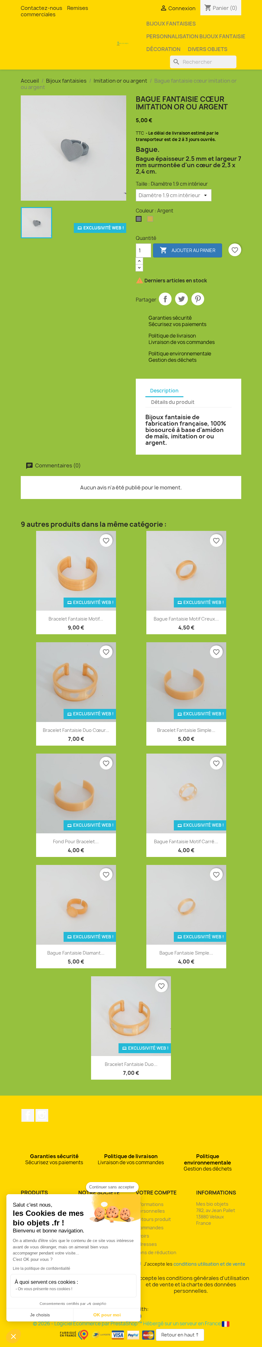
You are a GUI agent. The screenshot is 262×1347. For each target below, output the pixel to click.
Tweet (181, 299)
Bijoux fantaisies (171, 23)
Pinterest (197, 299)
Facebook (27, 1115)
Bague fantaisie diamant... (75, 953)
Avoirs (142, 1236)
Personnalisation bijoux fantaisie (195, 36)
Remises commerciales (54, 11)
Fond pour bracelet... (76, 841)
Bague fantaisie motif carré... (186, 841)
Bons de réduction (156, 1252)
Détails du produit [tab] (173, 402)
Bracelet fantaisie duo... (131, 1064)
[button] (13, 1336)
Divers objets (207, 49)
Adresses (146, 1244)
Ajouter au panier (187, 250)
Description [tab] (164, 390)
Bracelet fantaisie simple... (186, 730)
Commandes (150, 1227)
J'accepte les (193, 1264)
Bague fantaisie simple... (186, 953)
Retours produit (153, 1219)
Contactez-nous (41, 7)
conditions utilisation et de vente (209, 1264)
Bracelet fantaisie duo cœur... (76, 730)
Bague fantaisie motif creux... (186, 619)
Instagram (41, 1115)
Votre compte (156, 1192)
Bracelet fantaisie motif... (76, 619)
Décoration (163, 49)
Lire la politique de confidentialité (41, 1268)
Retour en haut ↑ (180, 1335)
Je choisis (40, 1314)
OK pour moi (107, 1314)
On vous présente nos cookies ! (45, 1289)
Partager (165, 299)
